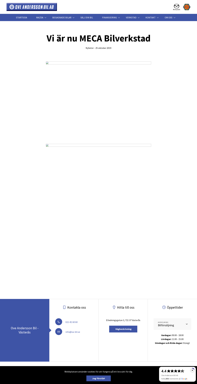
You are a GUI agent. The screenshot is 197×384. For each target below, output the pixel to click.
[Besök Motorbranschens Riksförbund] (187, 7)
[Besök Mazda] (176, 7)
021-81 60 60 (71, 322)
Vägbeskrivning (123, 329)
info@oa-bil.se (72, 331)
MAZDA (39, 17)
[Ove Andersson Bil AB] (31, 7)
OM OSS (168, 17)
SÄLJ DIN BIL (86, 17)
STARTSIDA (21, 17)
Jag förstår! (98, 378)
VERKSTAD (131, 17)
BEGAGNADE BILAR (61, 17)
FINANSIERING (109, 17)
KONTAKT (151, 17)
